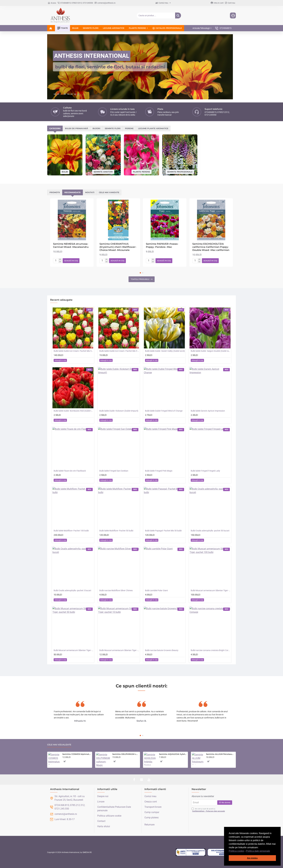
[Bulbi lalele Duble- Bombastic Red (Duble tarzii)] (72, 387)
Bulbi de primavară (76, 128)
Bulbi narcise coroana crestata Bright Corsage (211, 650)
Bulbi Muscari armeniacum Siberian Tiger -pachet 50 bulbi (73, 650)
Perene (129, 128)
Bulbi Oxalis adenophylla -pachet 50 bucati (210, 530)
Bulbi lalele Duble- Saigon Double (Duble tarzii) (211, 351)
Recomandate (72, 192)
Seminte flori (112, 128)
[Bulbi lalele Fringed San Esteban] (118, 447)
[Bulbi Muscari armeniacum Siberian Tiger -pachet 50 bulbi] (72, 627)
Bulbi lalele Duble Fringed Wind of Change (163, 411)
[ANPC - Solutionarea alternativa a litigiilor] (190, 852)
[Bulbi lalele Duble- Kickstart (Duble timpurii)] (118, 387)
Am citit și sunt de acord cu (208, 810)
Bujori (96, 128)
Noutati (89, 192)
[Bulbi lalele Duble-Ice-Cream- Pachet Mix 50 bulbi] (72, 327)
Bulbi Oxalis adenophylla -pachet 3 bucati (72, 590)
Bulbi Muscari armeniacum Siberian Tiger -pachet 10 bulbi (119, 650)
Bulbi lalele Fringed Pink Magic (158, 471)
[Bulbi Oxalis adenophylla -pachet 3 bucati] (72, 567)
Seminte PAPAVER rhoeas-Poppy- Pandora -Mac (162, 245)
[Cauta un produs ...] (178, 15)
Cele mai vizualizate (59, 744)
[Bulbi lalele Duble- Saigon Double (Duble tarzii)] (210, 327)
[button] (271, 851)
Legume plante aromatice (153, 128)
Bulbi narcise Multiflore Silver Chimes (116, 590)
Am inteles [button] (252, 858)
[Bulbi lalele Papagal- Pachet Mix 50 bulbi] (164, 507)
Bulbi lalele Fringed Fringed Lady (205, 471)
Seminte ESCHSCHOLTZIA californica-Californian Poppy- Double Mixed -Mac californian (210, 246)
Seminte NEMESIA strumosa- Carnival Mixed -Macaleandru (71, 245)
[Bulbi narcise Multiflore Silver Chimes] (118, 567)
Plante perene (141, 171)
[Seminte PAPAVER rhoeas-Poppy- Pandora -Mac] (164, 220)
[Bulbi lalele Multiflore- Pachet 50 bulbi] (118, 507)
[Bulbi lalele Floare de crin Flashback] (72, 447)
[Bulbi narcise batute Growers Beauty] (164, 627)
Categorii (54, 128)
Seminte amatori (103, 171)
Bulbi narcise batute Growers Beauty (161, 650)
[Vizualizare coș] (233, 15)
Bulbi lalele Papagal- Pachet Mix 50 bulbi (163, 530)
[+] (60, 259)
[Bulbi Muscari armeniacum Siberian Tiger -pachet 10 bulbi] (118, 627)
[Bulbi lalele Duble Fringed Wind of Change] (164, 387)
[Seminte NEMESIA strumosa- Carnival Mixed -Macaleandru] (72, 220)
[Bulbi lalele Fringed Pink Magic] (164, 447)
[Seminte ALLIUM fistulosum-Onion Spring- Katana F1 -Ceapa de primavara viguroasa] (198, 759)
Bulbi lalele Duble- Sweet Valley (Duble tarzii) (165, 351)
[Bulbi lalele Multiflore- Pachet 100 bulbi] (72, 507)
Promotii (55, 192)
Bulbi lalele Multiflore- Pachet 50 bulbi (116, 530)
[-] (60, 262)
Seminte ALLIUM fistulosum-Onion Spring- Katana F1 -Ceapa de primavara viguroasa (220, 754)
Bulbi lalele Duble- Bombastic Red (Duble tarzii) (73, 411)
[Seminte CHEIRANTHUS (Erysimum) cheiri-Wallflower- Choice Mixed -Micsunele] (118, 220)
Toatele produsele (140, 279)
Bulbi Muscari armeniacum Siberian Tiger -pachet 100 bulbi (211, 590)
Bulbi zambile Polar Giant (156, 590)
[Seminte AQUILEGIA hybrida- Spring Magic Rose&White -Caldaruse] (150, 759)
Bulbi (65, 172)
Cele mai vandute (109, 192)
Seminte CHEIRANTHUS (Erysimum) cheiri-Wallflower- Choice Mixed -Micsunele (117, 246)
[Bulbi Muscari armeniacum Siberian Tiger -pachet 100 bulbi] (210, 567)
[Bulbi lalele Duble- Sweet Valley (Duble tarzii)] (164, 327)
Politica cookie (236, 851)
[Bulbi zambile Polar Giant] (164, 567)
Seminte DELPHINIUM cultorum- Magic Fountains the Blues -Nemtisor (125, 754)
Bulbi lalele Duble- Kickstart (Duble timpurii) (118, 411)
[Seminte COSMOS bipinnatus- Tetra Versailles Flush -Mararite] (54, 759)
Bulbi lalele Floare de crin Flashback (70, 471)
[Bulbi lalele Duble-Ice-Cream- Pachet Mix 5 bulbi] (118, 327)
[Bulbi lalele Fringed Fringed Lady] (210, 447)
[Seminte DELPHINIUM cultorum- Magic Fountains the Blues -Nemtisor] (103, 760)
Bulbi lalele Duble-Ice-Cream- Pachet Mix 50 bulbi (73, 351)
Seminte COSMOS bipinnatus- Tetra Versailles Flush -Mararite (76, 754)
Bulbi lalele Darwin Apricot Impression (208, 411)
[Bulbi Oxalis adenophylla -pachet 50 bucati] (210, 507)
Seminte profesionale (180, 171)
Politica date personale (258, 851)
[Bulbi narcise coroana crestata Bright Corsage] (210, 627)
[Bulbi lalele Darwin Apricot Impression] (210, 387)
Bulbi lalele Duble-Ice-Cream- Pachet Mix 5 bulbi (119, 351)
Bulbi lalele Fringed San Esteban (113, 471)
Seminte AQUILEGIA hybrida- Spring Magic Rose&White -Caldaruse (173, 754)
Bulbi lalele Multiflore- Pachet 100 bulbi (71, 530)
